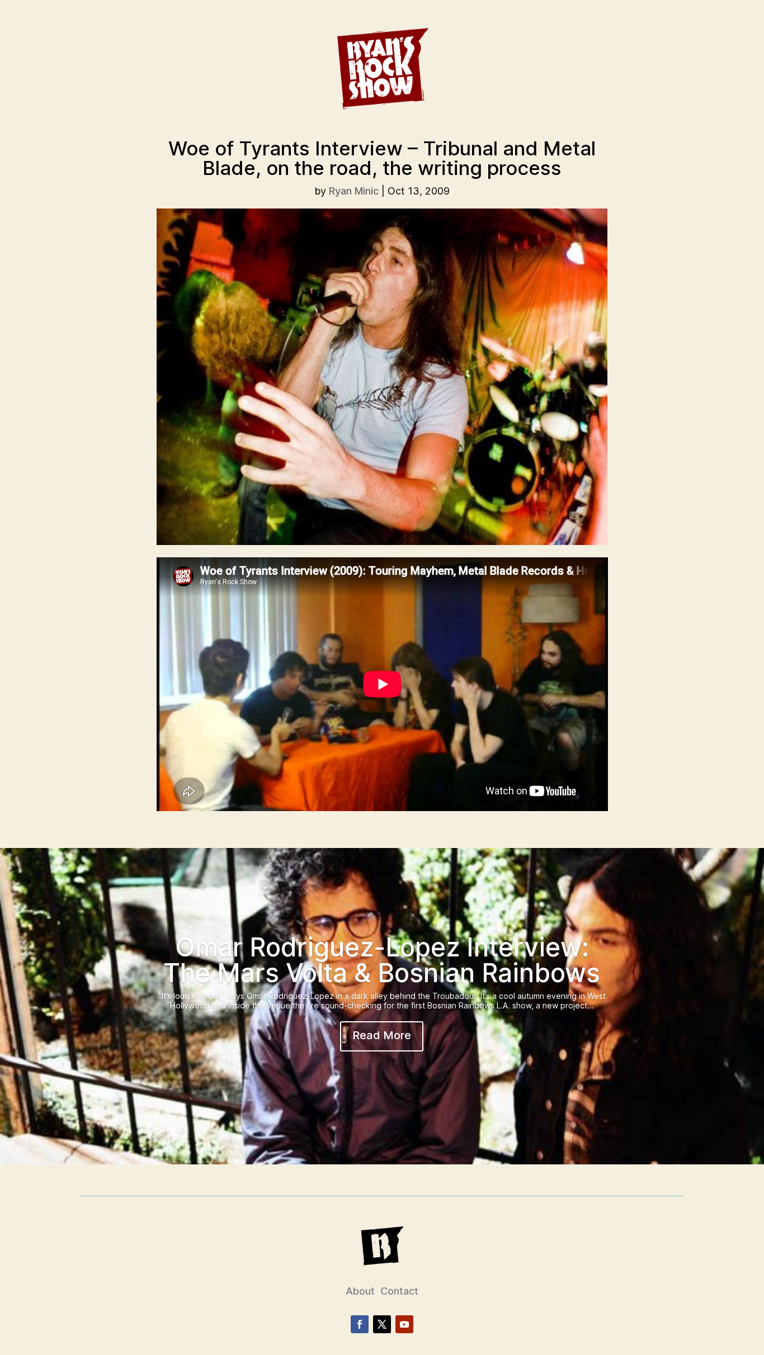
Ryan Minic (354, 191)
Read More (381, 1035)
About (360, 1291)
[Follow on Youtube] (404, 1324)
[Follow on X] (382, 1324)
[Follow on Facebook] (360, 1324)
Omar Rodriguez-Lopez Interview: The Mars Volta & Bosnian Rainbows (381, 959)
